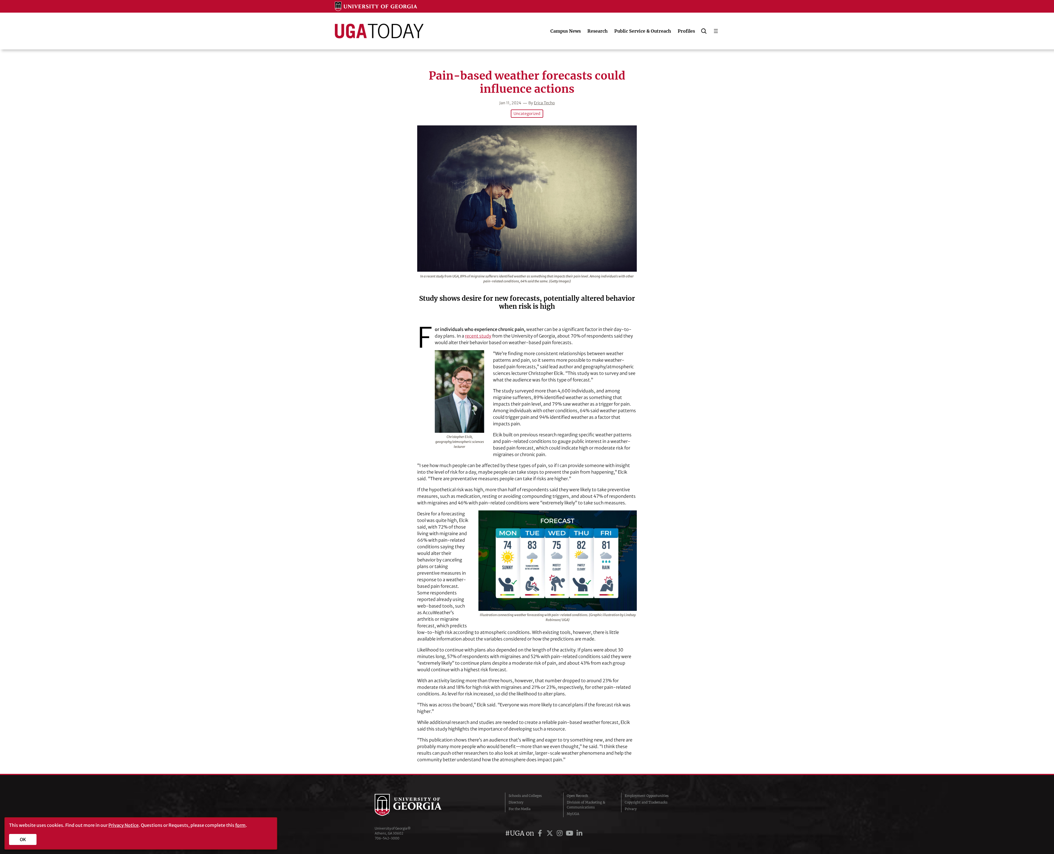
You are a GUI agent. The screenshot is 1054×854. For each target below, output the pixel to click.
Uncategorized (527, 113)
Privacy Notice (123, 825)
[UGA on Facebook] (541, 833)
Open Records (577, 796)
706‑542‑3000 (387, 838)
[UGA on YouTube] (570, 833)
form (240, 825)
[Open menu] (716, 31)
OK (23, 839)
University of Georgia (416, 805)
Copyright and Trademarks (646, 802)
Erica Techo (544, 102)
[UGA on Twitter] (551, 833)
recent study (478, 336)
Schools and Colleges (525, 796)
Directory (516, 802)
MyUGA (573, 814)
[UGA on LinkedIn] (579, 833)
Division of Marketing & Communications (586, 804)
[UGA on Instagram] (560, 833)
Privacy (631, 809)
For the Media (520, 809)
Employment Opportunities (647, 796)
